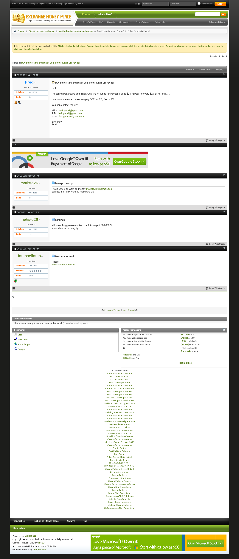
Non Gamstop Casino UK (119, 406)
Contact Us (19, 521)
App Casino (119, 454)
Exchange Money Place (46, 521)
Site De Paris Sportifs (119, 499)
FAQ (101, 22)
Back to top (19, 528)
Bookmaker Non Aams (120, 478)
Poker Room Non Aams (119, 502)
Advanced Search (217, 22)
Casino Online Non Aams (119, 439)
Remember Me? (206, 4)
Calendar (111, 22)
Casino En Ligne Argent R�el (119, 469)
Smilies (184, 338)
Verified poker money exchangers (76, 31)
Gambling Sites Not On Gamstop (119, 412)
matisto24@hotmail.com (99, 188)
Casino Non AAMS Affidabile (119, 496)
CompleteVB (39, 550)
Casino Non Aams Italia (119, 487)
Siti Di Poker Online (119, 376)
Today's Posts (89, 22)
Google (21, 349)
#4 (224, 248)
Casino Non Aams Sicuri (119, 493)
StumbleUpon (24, 344)
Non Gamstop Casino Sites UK (119, 400)
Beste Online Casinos (119, 424)
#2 (224, 175)
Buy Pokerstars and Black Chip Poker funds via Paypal (50, 62)
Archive (71, 521)
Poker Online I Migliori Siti (119, 457)
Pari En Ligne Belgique (119, 451)
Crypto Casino (119, 448)
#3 (224, 212)
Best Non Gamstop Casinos (119, 397)
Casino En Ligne (119, 475)
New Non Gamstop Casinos (119, 436)
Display (220, 69)
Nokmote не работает (64, 264)
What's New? (105, 14)
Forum (86, 14)
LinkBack (189, 69)
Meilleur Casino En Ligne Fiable (119, 421)
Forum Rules (185, 363)
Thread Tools (205, 69)
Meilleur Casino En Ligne (119, 505)
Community (124, 22)
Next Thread (129, 310)
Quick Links (160, 22)
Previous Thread (112, 310)
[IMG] (183, 341)
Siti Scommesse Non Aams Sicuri (119, 508)
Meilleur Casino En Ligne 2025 (119, 442)
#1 (224, 74)
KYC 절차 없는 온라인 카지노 (119, 466)
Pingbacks (127, 355)
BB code (185, 334)
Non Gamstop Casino (119, 382)
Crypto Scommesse (119, 472)
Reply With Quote (217, 141)
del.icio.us (23, 339)
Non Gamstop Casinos (119, 427)
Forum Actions (142, 22)
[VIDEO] (185, 345)
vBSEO (41, 543)
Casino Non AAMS (119, 379)
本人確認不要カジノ (120, 463)
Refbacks (127, 358)
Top (85, 521)
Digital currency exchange (42, 31)
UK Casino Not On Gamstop (119, 430)
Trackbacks (186, 351)
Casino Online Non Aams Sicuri (119, 484)
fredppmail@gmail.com (71, 110)
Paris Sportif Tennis (119, 460)
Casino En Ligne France (119, 481)
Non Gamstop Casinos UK (119, 391)
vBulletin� (30, 536)
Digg (20, 335)
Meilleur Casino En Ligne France (119, 403)
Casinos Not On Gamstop (119, 373)
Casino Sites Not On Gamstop (119, 388)
